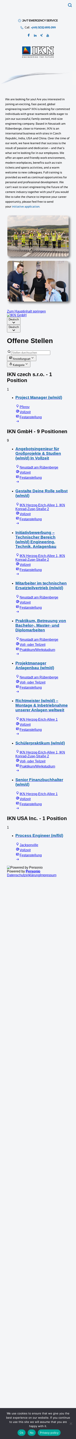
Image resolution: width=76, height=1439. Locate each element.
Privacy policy (49, 1432)
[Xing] (41, 35)
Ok (21, 1432)
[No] (71, 1423)
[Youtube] (47, 35)
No (32, 1432)
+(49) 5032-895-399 (43, 27)
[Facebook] (28, 35)
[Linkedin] (35, 35)
